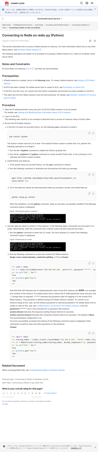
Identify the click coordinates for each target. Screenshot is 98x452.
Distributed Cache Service (23, 25)
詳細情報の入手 (76, 448)
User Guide (39, 25)
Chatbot (5, 404)
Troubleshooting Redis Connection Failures (47, 370)
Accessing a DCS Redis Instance (57, 25)
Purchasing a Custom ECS (74, 87)
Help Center (6, 25)
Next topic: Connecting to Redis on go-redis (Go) (22, 383)
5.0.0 (28, 69)
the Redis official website (27, 50)
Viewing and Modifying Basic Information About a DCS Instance (44, 112)
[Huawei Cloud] (14, 3)
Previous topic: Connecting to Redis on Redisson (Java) (25, 379)
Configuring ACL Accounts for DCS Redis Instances (58, 306)
